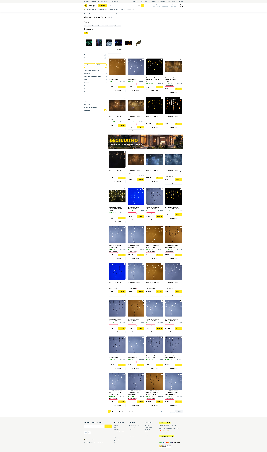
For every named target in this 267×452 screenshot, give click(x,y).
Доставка (141, 1)
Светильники (117, 429)
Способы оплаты (148, 427)
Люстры (116, 425)
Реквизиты (131, 430)
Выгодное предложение (91, 9)
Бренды (116, 442)
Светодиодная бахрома (115, 13)
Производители (131, 9)
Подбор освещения (103, 9)
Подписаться (108, 426)
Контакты (181, 1)
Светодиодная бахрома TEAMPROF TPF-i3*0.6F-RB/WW (134, 118)
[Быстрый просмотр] (125, 61)
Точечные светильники (119, 433)
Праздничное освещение (103, 13)
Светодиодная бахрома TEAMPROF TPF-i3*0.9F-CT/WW (115, 209)
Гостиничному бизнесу (172, 1)
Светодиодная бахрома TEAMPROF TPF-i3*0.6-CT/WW (115, 118)
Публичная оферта (133, 427)
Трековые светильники (119, 431)
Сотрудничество (161, 1)
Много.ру (135, 1)
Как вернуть (147, 429)
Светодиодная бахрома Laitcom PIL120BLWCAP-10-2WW (153, 79)
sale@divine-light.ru (166, 436)
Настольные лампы (118, 435)
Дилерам (131, 434)
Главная (86, 13)
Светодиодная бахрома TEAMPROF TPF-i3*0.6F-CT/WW (134, 172)
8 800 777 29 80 (164, 422)
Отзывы (146, 431)
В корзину (122, 86)
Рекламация (147, 433)
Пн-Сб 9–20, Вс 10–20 (114, 1)
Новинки (123, 9)
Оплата (146, 1)
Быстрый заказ (117, 90)
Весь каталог (117, 440)
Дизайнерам (153, 1)
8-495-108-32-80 (95, 1)
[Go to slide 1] (145, 147)
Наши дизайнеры (148, 435)
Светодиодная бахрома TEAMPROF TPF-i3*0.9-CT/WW (171, 79)
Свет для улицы (92, 13)
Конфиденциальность (133, 429)
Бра (115, 427)
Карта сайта (86, 435)
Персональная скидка (113, 9)
